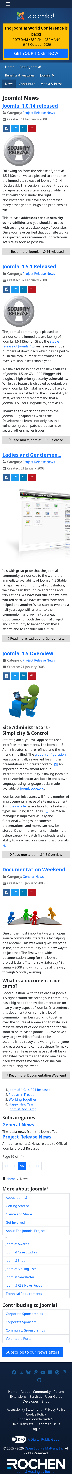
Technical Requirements (24, 1293)
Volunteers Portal (19, 1338)
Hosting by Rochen (36, 1471)
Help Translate (22, 1424)
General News (33, 876)
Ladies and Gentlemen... (31, 454)
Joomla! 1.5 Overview (27, 653)
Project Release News (39, 112)
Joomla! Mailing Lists (21, 1269)
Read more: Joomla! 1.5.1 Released (37, 440)
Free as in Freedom (23, 1094)
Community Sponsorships (25, 1330)
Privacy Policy (55, 1409)
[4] (4, 845)
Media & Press (51, 84)
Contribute (27, 84)
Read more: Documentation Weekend (37, 1075)
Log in (36, 1429)
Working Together (22, 1099)
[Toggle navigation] (8, 4)
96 (22, 1166)
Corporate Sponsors (21, 1322)
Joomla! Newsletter (20, 1277)
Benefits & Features (20, 75)
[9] (56, 764)
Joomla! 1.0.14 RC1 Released (30, 1089)
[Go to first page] (6, 1166)
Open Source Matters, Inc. (44, 1448)
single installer (16, 806)
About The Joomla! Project (25, 1231)
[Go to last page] (37, 1166)
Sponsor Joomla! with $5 (36, 1419)
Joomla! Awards (17, 1244)
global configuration (50, 754)
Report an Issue (48, 1424)
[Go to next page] (29, 1166)
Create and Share (19, 1214)
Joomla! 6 (47, 75)
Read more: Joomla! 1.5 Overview (37, 854)
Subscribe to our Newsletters (32, 1352)
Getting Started (17, 1206)
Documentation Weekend (33, 869)
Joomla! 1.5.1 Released (29, 266)
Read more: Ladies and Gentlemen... (37, 638)
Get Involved (15, 1222)
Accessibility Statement (24, 1409)
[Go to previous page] (14, 1166)
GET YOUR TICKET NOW (36, 53)
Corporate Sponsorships (24, 1314)
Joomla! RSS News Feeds (24, 1285)
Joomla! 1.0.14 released (30, 105)
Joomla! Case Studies (21, 1252)
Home (9, 67)
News (9, 84)
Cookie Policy (36, 1414)
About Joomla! (30, 67)
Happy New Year (21, 1104)
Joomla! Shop (16, 1260)
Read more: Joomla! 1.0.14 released (37, 251)
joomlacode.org (32, 788)
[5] (46, 811)
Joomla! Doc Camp (22, 1109)
